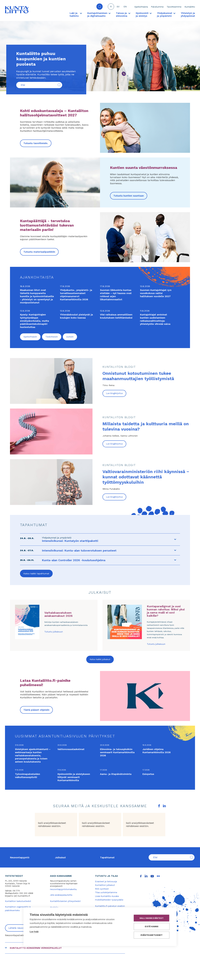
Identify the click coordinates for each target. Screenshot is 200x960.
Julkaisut (60, 857)
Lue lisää (34, 931)
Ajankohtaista (141, 7)
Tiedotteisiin (51, 337)
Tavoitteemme (174, 7)
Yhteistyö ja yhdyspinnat (188, 14)
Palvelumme (157, 7)
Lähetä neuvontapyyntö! (22, 928)
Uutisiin (70, 337)
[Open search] (99, 6)
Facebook (159, 805)
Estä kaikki (151, 926)
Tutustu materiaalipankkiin (39, 251)
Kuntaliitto (190, 7)
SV (118, 6)
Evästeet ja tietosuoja (106, 881)
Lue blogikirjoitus (114, 393)
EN (125, 6)
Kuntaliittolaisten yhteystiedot (65, 901)
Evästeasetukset (152, 935)
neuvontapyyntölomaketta (63, 889)
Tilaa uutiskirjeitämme (106, 892)
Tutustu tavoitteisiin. (35, 143)
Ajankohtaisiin (30, 337)
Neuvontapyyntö (19, 857)
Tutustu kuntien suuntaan (128, 195)
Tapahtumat (107, 857)
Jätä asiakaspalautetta (61, 895)
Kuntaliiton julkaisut (105, 885)
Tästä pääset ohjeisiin (36, 709)
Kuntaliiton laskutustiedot (18, 901)
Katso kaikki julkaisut (100, 659)
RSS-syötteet (102, 889)
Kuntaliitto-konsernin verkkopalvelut (36, 948)
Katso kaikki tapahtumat (36, 573)
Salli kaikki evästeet (151, 918)
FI (111, 6)
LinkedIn (164, 805)
